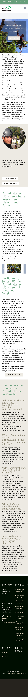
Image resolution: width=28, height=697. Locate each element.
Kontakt (5, 652)
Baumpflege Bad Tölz (20, 628)
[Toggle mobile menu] (25, 8)
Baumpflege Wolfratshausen (20, 623)
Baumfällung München (20, 596)
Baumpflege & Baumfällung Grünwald (20, 615)
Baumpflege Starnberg (20, 607)
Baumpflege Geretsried (20, 640)
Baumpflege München (20, 591)
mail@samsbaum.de (16, 3)
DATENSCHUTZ (21, 673)
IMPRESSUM (11, 673)
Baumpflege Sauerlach (20, 634)
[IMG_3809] (14, 265)
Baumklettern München (20, 602)
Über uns (6, 656)
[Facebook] (15, 655)
